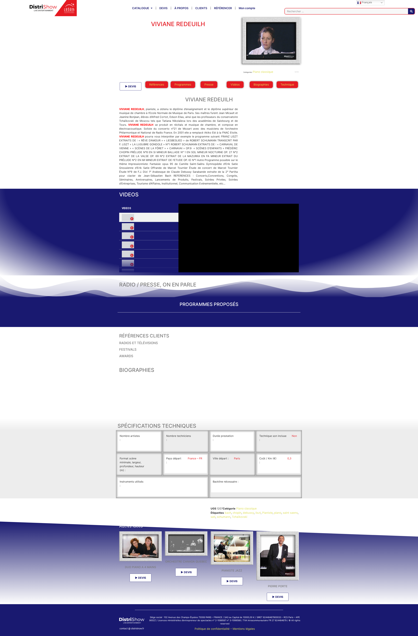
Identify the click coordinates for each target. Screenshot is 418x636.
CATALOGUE (140, 8)
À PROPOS (181, 8)
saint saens (290, 512)
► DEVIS (130, 86)
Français (366, 2)
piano (277, 512)
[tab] (148, 217)
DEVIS (163, 8)
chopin (237, 512)
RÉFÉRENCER (223, 8)
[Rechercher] (411, 11)
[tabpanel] (238, 238)
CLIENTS (201, 8)
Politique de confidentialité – (214, 628)
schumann (223, 516)
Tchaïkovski (239, 516)
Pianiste (267, 512)
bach (228, 512)
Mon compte (247, 8)
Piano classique (263, 71)
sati (213, 516)
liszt (258, 512)
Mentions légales (244, 628)
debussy (248, 512)
